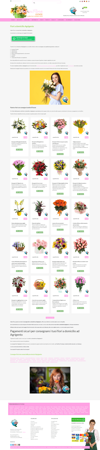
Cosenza (49, 408)
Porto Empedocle (22, 360)
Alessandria (17, 406)
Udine (30, 413)
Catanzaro (58, 408)
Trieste (22, 413)
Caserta (22, 408)
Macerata (59, 409)
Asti (44, 406)
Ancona (22, 406)
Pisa (53, 411)
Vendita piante (54, 433)
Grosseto (20, 409)
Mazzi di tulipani (54, 432)
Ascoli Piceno (31, 406)
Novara (19, 411)
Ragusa (30, 412)
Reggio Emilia (25, 412)
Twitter (11, 445)
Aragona (38, 357)
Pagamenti (33, 424)
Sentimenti (34, 19)
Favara (42, 359)
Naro (17, 360)
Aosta (26, 406)
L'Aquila (37, 406)
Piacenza (36, 411)
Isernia (28, 409)
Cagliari (11, 408)
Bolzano (86, 406)
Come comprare (34, 422)
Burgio (45, 357)
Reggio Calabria (17, 412)
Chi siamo (32, 421)
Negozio (19, 19)
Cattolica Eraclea (26, 359)
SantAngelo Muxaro (81, 360)
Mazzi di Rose (53, 426)
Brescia (82, 406)
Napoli (15, 411)
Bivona (42, 357)
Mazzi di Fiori (53, 425)
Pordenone (57, 411)
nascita (54, 65)
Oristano (27, 411)
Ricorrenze (69, 19)
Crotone (33, 409)
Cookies (69, 447)
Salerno (48, 412)
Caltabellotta (56, 357)
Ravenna (11, 412)
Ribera (49, 360)
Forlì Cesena (79, 408)
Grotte (45, 359)
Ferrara (65, 408)
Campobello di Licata (75, 357)
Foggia (69, 408)
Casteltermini (13, 359)
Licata (67, 359)
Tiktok (19, 445)
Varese (34, 413)
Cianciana (33, 359)
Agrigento (22, 357)
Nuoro (22, 411)
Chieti (26, 408)
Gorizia (15, 409)
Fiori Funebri (53, 428)
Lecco (37, 409)
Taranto (78, 412)
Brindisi (78, 406)
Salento (24, 432)
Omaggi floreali (54, 421)
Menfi (77, 359)
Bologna (73, 406)
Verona (61, 413)
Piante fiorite (53, 436)
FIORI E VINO (27, 19)
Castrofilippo (19, 359)
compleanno (39, 65)
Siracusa (65, 412)
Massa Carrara (82, 409)
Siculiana (47, 362)
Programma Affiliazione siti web (37, 428)
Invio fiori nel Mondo (35, 432)
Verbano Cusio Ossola (41, 413)
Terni (19, 413)
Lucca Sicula (72, 359)
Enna (62, 408)
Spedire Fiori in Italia (35, 431)
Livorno (44, 409)
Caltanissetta (31, 408)
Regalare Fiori (33, 433)
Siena (52, 412)
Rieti (34, 412)
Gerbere (52, 422)
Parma (65, 411)
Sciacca (43, 362)
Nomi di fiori (33, 435)
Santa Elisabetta (13, 362)
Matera (11, 411)
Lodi (48, 409)
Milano (67, 409)
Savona (74, 412)
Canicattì (82, 357)
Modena (76, 409)
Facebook (13, 445)
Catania (53, 408)
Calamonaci (50, 357)
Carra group (53, 447)
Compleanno (61, 19)
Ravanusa (39, 360)
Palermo (32, 411)
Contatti (32, 425)
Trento (86, 412)
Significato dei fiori (34, 439)
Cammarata (67, 357)
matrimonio (50, 65)
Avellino (48, 406)
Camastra (62, 357)
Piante (47, 19)
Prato (61, 411)
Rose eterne (77, 19)
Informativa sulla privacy (62, 447)
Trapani (15, 413)
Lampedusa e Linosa (61, 359)
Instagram (17, 445)
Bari (52, 406)
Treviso (26, 413)
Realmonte (44, 360)
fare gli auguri (71, 65)
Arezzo (41, 406)
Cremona (44, 408)
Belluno (63, 406)
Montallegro (81, 359)
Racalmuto (29, 360)
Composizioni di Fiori (55, 429)
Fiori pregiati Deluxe (55, 424)
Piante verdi (53, 435)
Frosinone (85, 408)
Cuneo (36, 408)
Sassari (70, 412)
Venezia (53, 413)
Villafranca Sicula (53, 362)
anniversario (44, 65)
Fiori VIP (32, 437)
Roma (37, 412)
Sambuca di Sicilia (54, 360)
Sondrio (56, 412)
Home (12, 19)
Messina (63, 409)
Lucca (54, 409)
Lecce (40, 409)
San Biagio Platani (63, 360)
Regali (53, 19)
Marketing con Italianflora (36, 426)
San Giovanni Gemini (72, 360)
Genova (11, 409)
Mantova (72, 409)
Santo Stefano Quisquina (35, 362)
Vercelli (49, 413)
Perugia (49, 411)
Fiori (41, 19)
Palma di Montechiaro (14, 357)
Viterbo (66, 413)
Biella (59, 406)
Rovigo (44, 412)
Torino (11, 413)
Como (40, 408)
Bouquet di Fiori (54, 431)
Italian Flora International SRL (39, 447)
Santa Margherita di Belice (23, 362)
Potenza (84, 411)
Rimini (40, 412)
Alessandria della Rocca (30, 357)
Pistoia (76, 411)
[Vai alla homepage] (27, 11)
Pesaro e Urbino (70, 411)
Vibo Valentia (71, 413)
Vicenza (57, 413)
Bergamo (55, 406)
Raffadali (34, 360)
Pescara (45, 411)
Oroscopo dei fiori (34, 436)
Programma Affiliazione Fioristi (37, 429)
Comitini (38, 359)
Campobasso (16, 408)
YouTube (15, 445)
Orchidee (53, 437)
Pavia (80, 411)
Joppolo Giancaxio (52, 359)
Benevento (68, 406)
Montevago (12, 360)
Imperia (24, 409)
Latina (51, 409)
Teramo (82, 412)
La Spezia (61, 412)
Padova (40, 411)
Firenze (74, 408)
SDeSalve (80, 447)
